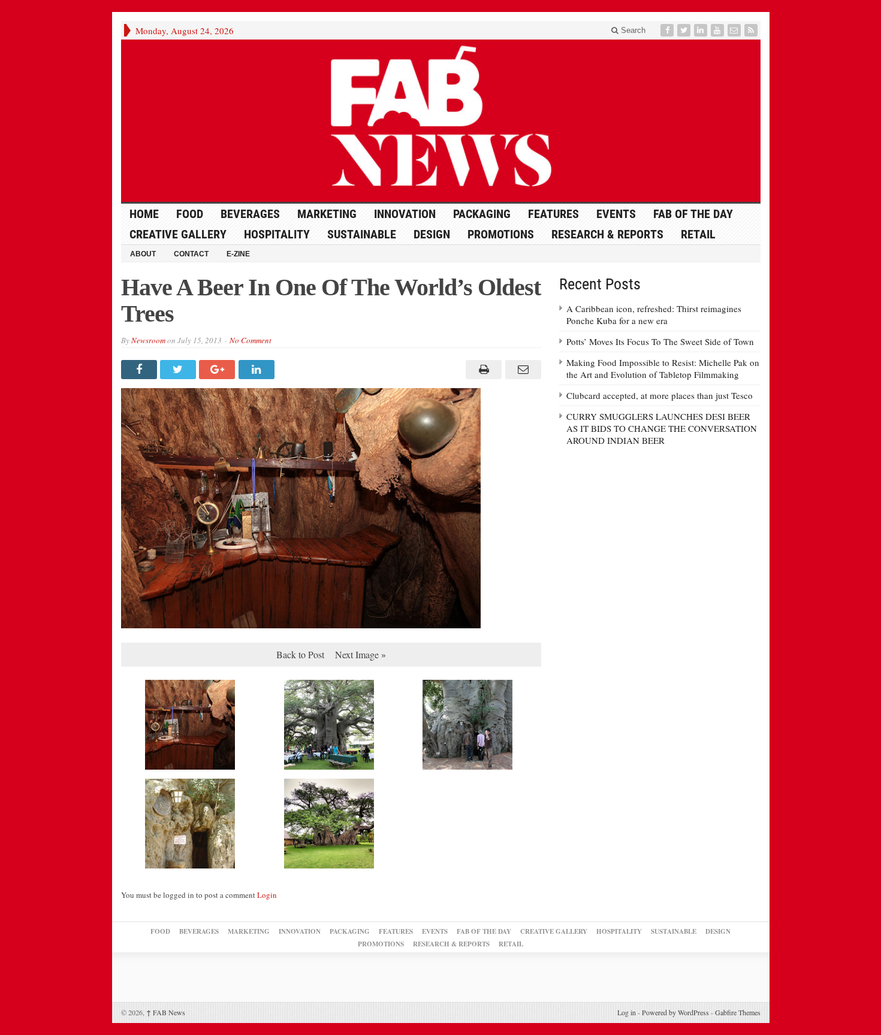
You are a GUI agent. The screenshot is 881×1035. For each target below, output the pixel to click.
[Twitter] (685, 30)
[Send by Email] (521, 369)
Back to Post (300, 654)
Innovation (405, 214)
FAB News (165, 1012)
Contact (191, 254)
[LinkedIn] (701, 30)
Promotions (500, 234)
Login (267, 894)
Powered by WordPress (675, 1012)
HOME (144, 214)
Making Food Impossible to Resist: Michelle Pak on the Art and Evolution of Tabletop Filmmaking (662, 368)
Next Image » (360, 654)
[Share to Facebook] (140, 369)
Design (432, 234)
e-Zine (238, 254)
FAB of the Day (693, 214)
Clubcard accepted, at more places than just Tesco (659, 395)
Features (553, 214)
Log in (626, 1012)
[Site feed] (752, 30)
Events (616, 214)
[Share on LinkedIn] (258, 369)
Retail (698, 234)
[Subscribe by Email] (735, 30)
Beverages (250, 214)
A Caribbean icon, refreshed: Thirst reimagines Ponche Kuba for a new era (653, 314)
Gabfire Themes (738, 1012)
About (143, 254)
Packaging (482, 214)
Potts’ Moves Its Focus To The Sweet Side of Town (660, 341)
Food (189, 214)
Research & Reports (607, 234)
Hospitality (277, 234)
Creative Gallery (178, 234)
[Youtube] (718, 30)
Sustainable (361, 234)
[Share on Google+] (218, 369)
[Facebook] (668, 30)
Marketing (327, 214)
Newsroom (148, 340)
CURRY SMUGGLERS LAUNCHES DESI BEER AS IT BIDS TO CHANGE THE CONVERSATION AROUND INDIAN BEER (661, 428)
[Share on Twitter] (179, 369)
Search (631, 30)
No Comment (250, 340)
